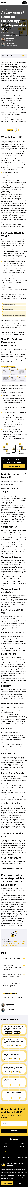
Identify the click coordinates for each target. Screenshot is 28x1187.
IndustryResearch (8, 66)
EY (23, 85)
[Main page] (4, 3)
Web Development (7, 35)
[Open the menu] (24, 2)
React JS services (17, 119)
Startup (18, 35)
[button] (14, 959)
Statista (12, 172)
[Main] (14, 1139)
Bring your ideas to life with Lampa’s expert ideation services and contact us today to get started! (13, 943)
